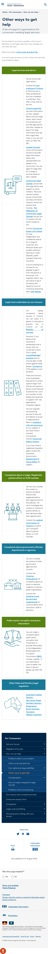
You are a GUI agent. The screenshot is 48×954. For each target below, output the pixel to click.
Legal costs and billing (15, 809)
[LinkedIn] (23, 834)
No (15, 877)
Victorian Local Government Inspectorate (32, 599)
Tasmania (30, 712)
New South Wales (33, 700)
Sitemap (38, 936)
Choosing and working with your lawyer (20, 815)
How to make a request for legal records (22, 783)
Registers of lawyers (14, 749)
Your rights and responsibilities (21, 768)
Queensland (31, 706)
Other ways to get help (19, 773)
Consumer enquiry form (16, 799)
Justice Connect (33, 147)
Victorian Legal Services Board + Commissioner (21, 940)
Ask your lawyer (13, 744)
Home (4, 12)
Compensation (14, 778)
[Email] (28, 834)
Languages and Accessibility (11, 936)
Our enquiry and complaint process (21, 794)
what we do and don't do (27, 52)
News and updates (10, 885)
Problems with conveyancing (20, 790)
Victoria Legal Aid (33, 108)
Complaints (11, 804)
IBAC (39, 656)
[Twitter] (18, 834)
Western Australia (33, 715)
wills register (35, 291)
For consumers (15, 12)
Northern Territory (34, 703)
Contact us (37, 366)
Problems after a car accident (21, 758)
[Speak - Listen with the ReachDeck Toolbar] (3, 951)
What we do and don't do (19, 763)
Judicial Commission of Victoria (34, 523)
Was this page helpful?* (13, 871)
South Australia (32, 709)
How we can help (30, 12)
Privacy (32, 936)
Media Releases (9, 888)
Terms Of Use (25, 936)
